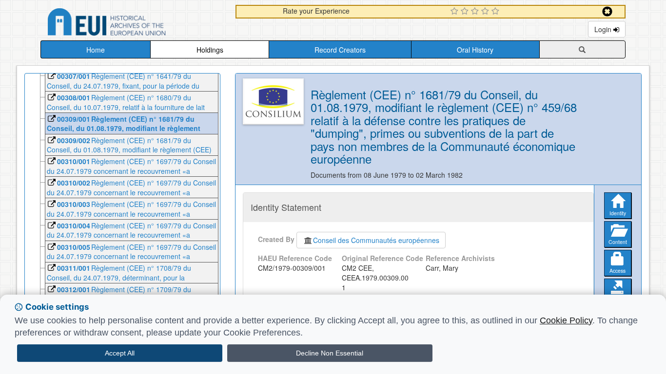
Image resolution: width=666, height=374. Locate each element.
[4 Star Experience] (486, 12)
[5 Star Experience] (496, 12)
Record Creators (340, 50)
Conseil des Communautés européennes (376, 240)
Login (603, 29)
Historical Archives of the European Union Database (134, 23)
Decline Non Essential (329, 353)
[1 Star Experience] (456, 12)
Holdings (209, 50)
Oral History (475, 50)
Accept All (120, 353)
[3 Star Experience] (476, 12)
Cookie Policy (566, 320)
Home (95, 50)
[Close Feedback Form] (607, 11)
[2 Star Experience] (466, 12)
